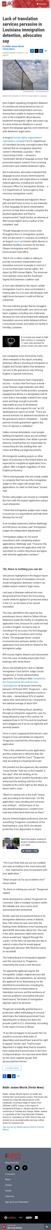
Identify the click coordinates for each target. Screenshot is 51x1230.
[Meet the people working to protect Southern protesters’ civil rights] (11, 843)
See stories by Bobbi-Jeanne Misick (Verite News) (23, 1128)
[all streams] (47, 1226)
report (17, 241)
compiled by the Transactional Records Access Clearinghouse (24, 682)
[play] (4, 1226)
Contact (8, 1185)
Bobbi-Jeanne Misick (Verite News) (13, 47)
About (7, 1179)
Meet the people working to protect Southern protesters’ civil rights (34, 842)
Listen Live (9, 1196)
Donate (42, 4)
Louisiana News (12, 1068)
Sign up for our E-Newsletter (17, 1202)
